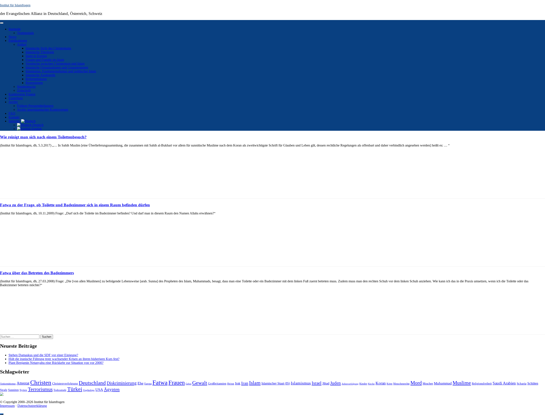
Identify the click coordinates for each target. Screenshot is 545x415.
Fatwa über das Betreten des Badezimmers (37, 273)
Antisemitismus (8, 383)
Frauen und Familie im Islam (45, 60)
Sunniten (13, 390)
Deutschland (92, 383)
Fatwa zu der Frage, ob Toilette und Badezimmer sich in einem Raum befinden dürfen (75, 205)
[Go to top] (1, 414)
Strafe (3, 390)
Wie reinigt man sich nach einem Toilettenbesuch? (43, 137)
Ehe (140, 383)
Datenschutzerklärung (32, 406)
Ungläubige (89, 390)
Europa (148, 383)
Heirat (230, 383)
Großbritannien (217, 383)
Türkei (74, 389)
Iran (244, 383)
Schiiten (532, 383)
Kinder (363, 383)
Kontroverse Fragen (22, 94)
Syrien (23, 390)
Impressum (7, 406)
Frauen (176, 382)
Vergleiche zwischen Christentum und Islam (55, 63)
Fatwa (160, 382)
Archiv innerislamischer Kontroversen (42, 109)
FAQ (12, 113)
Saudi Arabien (504, 383)
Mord (416, 383)
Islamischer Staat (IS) (275, 383)
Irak (237, 383)
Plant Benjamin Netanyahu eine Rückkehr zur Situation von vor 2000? (56, 363)
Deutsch (37, 125)
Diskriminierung (122, 383)
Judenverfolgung (350, 383)
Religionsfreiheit (482, 383)
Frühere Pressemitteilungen (35, 106)
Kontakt (14, 117)
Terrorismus (40, 389)
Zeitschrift (24, 90)
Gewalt (199, 383)
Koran (381, 383)
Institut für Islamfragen (15, 5)
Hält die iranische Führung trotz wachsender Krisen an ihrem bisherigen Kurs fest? (64, 359)
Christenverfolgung (65, 383)
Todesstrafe (59, 390)
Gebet (188, 383)
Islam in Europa (36, 56)
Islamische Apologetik (40, 75)
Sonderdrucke (26, 86)
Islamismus (301, 383)
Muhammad (443, 383)
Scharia (521, 383)
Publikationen (18, 40)
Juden (335, 383)
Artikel (21, 44)
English (36, 129)
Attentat (23, 383)
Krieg (389, 383)
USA (99, 390)
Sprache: (15, 121)
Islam (255, 383)
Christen (40, 382)
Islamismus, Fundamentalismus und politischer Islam (61, 71)
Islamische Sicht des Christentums (48, 48)
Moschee (428, 383)
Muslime (462, 383)
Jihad (325, 383)
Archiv (13, 102)
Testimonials (25, 33)
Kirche (371, 384)
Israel (316, 383)
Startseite (15, 29)
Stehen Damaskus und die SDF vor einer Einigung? (43, 355)
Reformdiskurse (36, 79)
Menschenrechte (401, 383)
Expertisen (16, 98)
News (12, 37)
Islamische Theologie (40, 52)
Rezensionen (34, 83)
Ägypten (112, 389)
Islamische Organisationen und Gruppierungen (57, 67)
